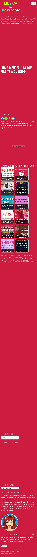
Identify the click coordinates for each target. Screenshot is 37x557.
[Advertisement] (18, 45)
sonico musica (14, 262)
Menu (33, 4)
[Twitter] (13, 118)
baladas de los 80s (23, 255)
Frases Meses (27, 23)
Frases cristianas (16, 17)
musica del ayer (22, 258)
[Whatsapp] (6, 118)
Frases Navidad (27, 19)
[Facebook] (2, 118)
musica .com (11, 258)
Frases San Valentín (16, 21)
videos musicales (27, 262)
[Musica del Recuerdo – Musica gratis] (10, 11)
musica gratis (16, 260)
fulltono (26, 257)
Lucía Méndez (5, 255)
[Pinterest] (9, 118)
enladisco (18, 257)
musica (3, 258)
